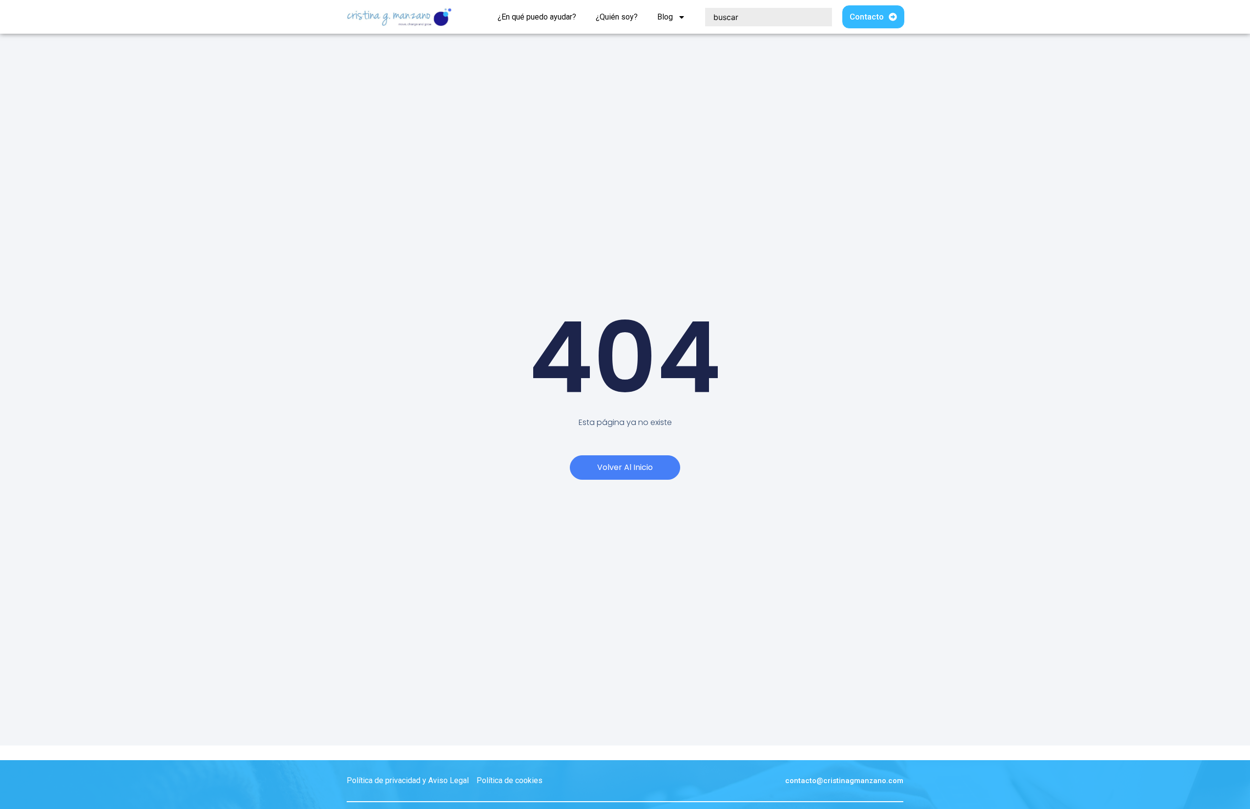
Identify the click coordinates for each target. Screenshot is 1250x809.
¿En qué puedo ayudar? (537, 16)
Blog (665, 16)
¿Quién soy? (617, 16)
